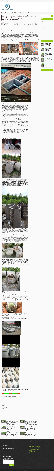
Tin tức (39, 4)
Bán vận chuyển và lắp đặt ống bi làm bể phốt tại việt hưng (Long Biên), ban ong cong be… (22, 12)
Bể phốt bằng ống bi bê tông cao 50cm (10, 179)
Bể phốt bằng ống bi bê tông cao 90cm (9, 228)
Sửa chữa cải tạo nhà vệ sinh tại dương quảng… (48, 44)
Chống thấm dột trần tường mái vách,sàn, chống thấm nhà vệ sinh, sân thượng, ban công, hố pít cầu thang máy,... (46, 29)
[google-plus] (5, 1)
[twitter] (4, 1)
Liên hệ (50, 4)
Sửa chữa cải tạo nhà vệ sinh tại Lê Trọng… (48, 64)
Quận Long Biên (10, 25)
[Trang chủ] (7, 6)
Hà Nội (26, 23)
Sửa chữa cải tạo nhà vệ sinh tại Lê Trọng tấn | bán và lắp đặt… (12, 434)
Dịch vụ (45, 4)
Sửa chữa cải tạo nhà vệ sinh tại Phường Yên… (48, 49)
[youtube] (7, 1)
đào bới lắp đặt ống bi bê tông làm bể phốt (12, 297)
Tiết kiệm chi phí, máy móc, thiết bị (34, 447)
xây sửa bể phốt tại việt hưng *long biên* (28, 32)
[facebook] (2, 1)
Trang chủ (27, 4)
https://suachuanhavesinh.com (10, 395)
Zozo (52, 469)
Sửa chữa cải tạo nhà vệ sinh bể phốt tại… (48, 54)
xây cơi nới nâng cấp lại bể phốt (13, 57)
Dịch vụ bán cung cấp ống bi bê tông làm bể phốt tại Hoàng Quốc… (31, 434)
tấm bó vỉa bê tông (16, 318)
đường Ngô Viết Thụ (28, 24)
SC (2, 469)
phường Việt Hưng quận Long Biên (19, 23)
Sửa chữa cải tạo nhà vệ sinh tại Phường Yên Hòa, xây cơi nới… (31, 422)
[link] (7, 29)
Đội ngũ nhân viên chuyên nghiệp (34, 446)
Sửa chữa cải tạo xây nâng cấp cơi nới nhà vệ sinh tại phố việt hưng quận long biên (15, 39)
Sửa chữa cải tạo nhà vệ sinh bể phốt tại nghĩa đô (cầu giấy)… (31, 428)
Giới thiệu (34, 4)
